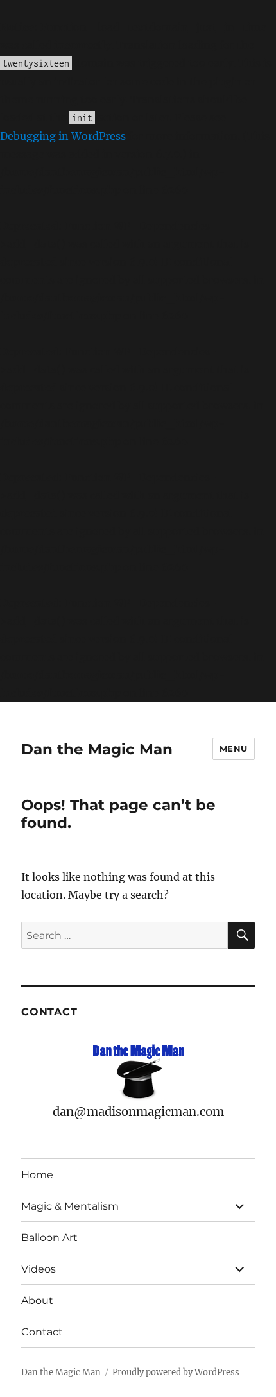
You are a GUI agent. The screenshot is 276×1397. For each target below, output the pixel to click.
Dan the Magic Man (97, 749)
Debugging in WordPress (63, 136)
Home (37, 1175)
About (37, 1300)
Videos (38, 1269)
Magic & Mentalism (70, 1206)
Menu (234, 748)
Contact (42, 1332)
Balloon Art (49, 1238)
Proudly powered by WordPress (175, 1372)
